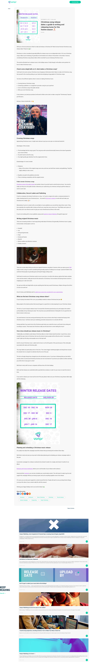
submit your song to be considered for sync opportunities (49, 292)
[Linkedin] (25, 494)
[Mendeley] (27, 494)
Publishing (51, 497)
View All (2, 593)
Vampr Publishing (44, 500)
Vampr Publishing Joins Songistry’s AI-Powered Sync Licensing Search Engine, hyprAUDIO (41, 534)
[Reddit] (23, 494)
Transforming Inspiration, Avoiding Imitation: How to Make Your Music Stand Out (39, 630)
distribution (30, 497)
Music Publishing (41, 497)
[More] (30, 494)
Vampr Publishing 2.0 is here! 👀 (27, 653)
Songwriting (34, 500)
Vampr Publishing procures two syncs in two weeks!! (32, 607)
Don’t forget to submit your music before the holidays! (32, 583)
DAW (70, 267)
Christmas (22, 497)
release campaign (24, 500)
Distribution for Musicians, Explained (28, 559)
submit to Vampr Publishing (50, 214)
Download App (75, 2)
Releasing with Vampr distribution (25, 468)
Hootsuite (26, 473)
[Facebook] (18, 494)
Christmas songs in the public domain (26, 184)
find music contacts (50, 198)
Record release (60, 497)
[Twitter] (20, 494)
